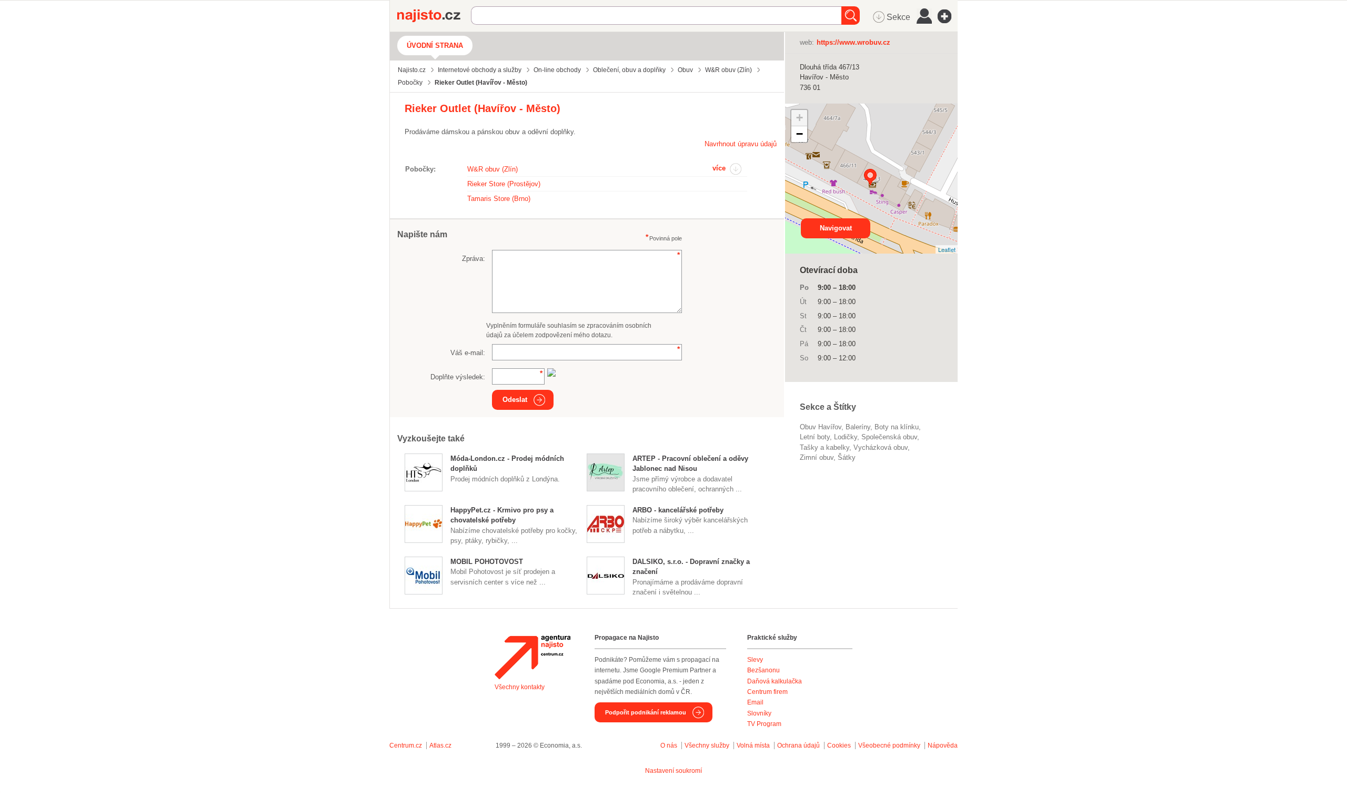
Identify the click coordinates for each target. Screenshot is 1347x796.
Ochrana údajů (798, 745)
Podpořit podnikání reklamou (645, 712)
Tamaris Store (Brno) (498, 199)
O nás (668, 745)
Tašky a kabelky (824, 447)
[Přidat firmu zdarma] (947, 16)
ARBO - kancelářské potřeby (677, 510)
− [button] (799, 133)
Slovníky (759, 713)
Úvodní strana (435, 45)
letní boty (815, 437)
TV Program (764, 724)
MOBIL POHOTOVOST (486, 562)
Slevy (755, 659)
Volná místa (753, 745)
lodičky (845, 437)
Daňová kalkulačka (774, 681)
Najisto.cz (434, 16)
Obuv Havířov (820, 427)
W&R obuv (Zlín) (492, 169)
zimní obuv (816, 457)
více (719, 168)
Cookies (839, 745)
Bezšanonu (763, 670)
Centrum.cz (405, 745)
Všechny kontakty (520, 687)
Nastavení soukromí (673, 770)
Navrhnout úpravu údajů (741, 144)
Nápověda (943, 745)
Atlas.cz (440, 745)
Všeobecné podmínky (889, 745)
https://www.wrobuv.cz (853, 42)
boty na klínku (896, 427)
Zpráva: (473, 259)
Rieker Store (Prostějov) (503, 184)
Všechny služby (708, 745)
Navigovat (836, 228)
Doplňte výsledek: (457, 377)
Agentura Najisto (532, 657)
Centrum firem (767, 692)
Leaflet (947, 249)
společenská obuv (889, 437)
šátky (847, 457)
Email (755, 702)
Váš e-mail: (467, 353)
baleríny (858, 427)
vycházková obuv (880, 447)
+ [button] (799, 117)
